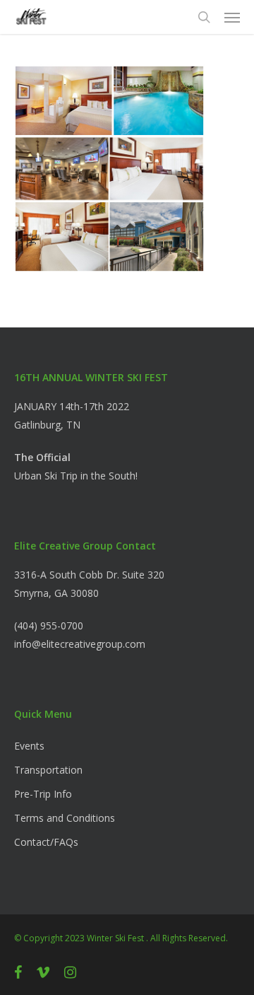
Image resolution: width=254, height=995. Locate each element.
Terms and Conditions (64, 818)
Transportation (48, 769)
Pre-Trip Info (43, 794)
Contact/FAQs (46, 842)
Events (29, 745)
